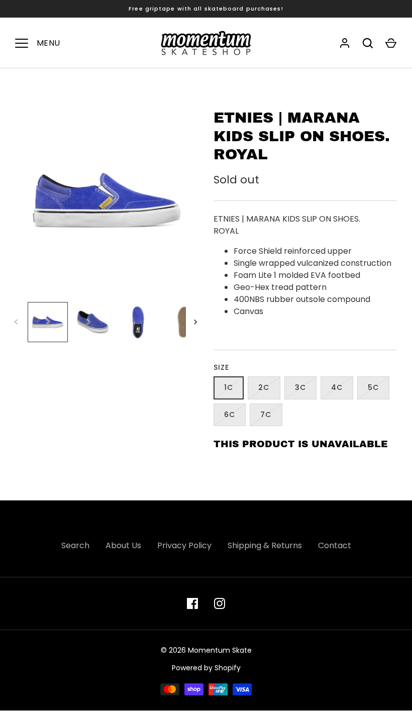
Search (75, 545)
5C (373, 387)
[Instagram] (220, 603)
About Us (123, 545)
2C (263, 387)
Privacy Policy (184, 545)
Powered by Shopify (206, 668)
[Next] (196, 322)
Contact (334, 545)
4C (337, 387)
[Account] (345, 43)
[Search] (368, 43)
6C (229, 415)
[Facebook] (192, 603)
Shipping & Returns (265, 545)
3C (300, 387)
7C (265, 415)
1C (228, 387)
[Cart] (391, 43)
